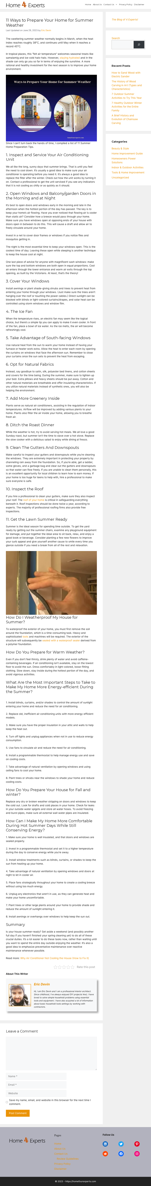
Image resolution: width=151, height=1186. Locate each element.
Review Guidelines (68, 1158)
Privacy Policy (125, 4)
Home (88, 4)
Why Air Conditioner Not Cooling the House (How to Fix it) (54, 958)
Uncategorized (120, 177)
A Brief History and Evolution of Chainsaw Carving (125, 119)
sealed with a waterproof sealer (61, 640)
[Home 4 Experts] (25, 4)
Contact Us (108, 4)
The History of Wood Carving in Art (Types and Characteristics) (127, 85)
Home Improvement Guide (127, 153)
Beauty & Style (120, 148)
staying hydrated (70, 57)
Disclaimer (139, 4)
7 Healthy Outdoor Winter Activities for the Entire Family (127, 106)
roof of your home (33, 499)
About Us (97, 4)
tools (25, 636)
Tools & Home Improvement (128, 172)
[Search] (139, 44)
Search (116, 38)
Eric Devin (42, 984)
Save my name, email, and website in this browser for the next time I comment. (50, 1102)
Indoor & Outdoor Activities (127, 167)
